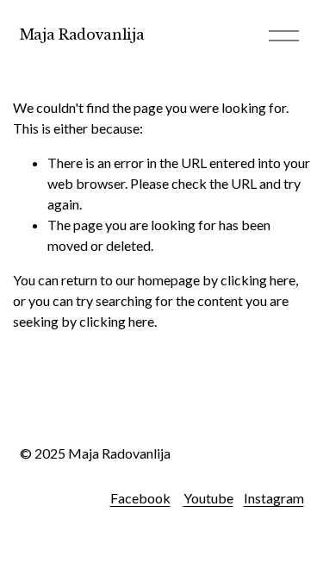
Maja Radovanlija (82, 34)
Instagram (274, 498)
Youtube (208, 498)
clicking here (258, 280)
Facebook (140, 498)
